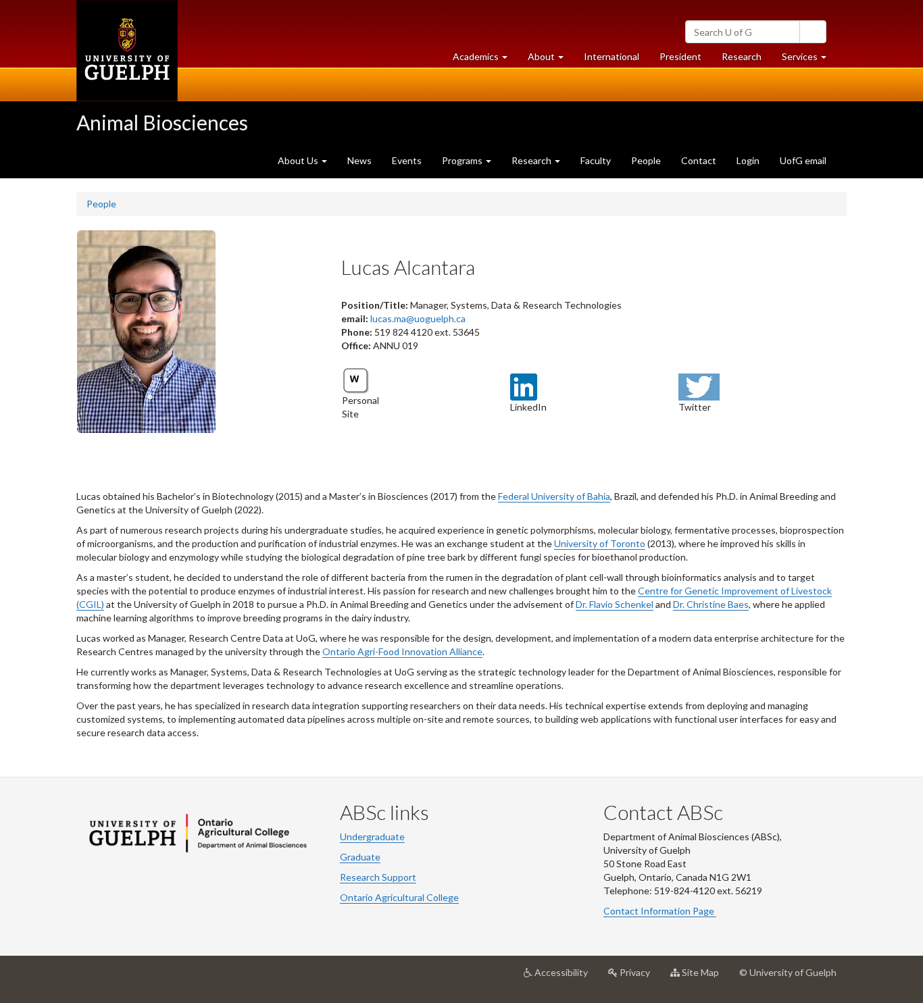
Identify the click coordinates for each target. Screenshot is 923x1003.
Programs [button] (463, 160)
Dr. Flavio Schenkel (614, 604)
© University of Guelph (788, 972)
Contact (698, 160)
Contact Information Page (659, 911)
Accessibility (565, 977)
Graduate (360, 857)
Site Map (704, 977)
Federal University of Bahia (554, 496)
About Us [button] (299, 160)
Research (747, 60)
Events (407, 160)
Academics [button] (485, 60)
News (359, 160)
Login (748, 160)
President (680, 56)
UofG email (803, 160)
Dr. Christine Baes (711, 604)
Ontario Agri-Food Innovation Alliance (402, 651)
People (646, 160)
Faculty (595, 160)
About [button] (551, 60)
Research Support (378, 877)
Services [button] (809, 60)
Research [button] (532, 160)
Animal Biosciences (162, 122)
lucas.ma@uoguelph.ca (418, 318)
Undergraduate (372, 836)
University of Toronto (599, 543)
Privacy (639, 977)
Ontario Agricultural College (399, 897)
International (611, 56)
